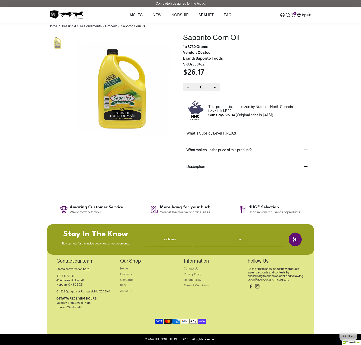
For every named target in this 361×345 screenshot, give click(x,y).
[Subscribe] (295, 239)
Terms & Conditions (196, 285)
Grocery (111, 26)
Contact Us (191, 268)
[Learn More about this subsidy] (195, 111)
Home (52, 26)
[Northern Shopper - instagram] (257, 287)
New (157, 15)
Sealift (206, 15)
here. (86, 269)
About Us (126, 291)
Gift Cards (126, 279)
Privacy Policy (193, 274)
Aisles (136, 15)
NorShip (180, 15)
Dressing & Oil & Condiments (81, 26)
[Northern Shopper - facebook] (250, 287)
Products (126, 274)
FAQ (227, 15)
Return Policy (192, 279)
